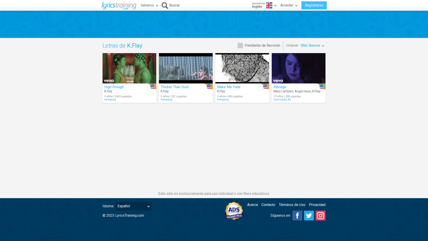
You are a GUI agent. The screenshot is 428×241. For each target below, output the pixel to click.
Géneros (147, 5)
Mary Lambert (283, 91)
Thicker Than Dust (175, 87)
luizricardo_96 (282, 99)
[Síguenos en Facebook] (297, 215)
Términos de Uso (292, 205)
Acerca (252, 205)
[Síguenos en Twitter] (309, 215)
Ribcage (280, 87)
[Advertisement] (214, 24)
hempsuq (110, 99)
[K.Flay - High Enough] (129, 68)
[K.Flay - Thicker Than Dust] (186, 68)
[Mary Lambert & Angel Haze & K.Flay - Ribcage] (298, 68)
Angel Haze (303, 91)
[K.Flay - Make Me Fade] (242, 68)
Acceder (286, 5)
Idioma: (108, 206)
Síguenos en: (281, 215)
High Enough (114, 87)
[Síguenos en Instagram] (320, 215)
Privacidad (317, 205)
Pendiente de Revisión (262, 45)
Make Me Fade (229, 87)
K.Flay (108, 91)
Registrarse (314, 5)
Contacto (268, 205)
